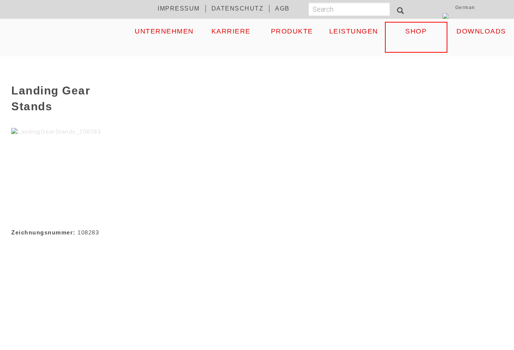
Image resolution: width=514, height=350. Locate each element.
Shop (416, 31)
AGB (282, 8)
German (465, 7)
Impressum (179, 8)
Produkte (292, 31)
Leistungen (353, 31)
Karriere (231, 31)
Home (67, 31)
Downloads (481, 31)
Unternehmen (164, 31)
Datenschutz (237, 8)
